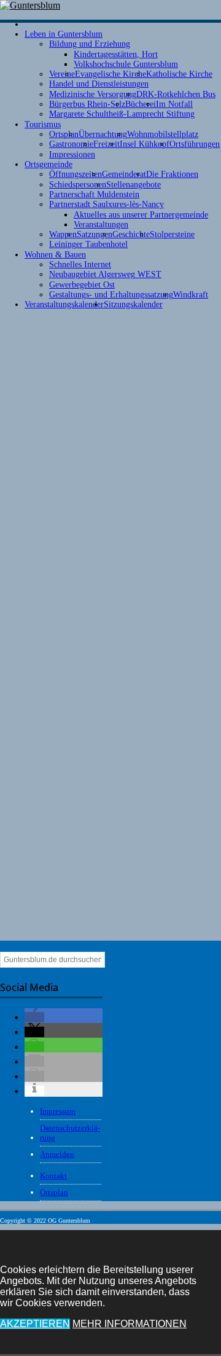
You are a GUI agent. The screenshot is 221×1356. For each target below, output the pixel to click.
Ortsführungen (194, 144)
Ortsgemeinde (48, 164)
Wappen (63, 234)
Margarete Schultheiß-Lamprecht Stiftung (122, 114)
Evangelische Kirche (110, 74)
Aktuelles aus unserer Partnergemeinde (141, 214)
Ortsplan (64, 134)
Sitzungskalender (133, 304)
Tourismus (43, 124)
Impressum (58, 1111)
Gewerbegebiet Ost (82, 284)
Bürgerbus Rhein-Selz (87, 104)
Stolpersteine (172, 234)
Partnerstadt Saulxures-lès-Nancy (106, 204)
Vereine (62, 74)
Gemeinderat (124, 174)
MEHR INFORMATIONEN (129, 1324)
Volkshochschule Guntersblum (126, 64)
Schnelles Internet (80, 264)
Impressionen (72, 154)
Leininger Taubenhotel (88, 244)
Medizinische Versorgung (92, 94)
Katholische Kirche (179, 74)
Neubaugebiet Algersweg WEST (105, 274)
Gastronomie (71, 144)
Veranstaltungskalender (64, 304)
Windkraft (190, 294)
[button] (34, 1017)
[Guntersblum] (30, 5)
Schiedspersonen (77, 184)
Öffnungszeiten (75, 174)
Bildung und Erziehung (89, 44)
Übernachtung (103, 134)
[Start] (29, 24)
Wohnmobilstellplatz (162, 134)
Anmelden (57, 1154)
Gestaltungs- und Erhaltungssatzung (111, 294)
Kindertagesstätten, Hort (116, 54)
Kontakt (53, 1175)
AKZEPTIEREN (35, 1324)
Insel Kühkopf (144, 144)
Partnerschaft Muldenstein (94, 194)
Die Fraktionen (172, 174)
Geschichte (131, 234)
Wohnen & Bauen (55, 254)
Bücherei (140, 104)
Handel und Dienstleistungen (99, 83)
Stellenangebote (133, 184)
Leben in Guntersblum (64, 34)
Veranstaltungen (101, 224)
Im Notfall (174, 104)
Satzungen (94, 234)
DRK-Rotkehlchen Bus (175, 94)
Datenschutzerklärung (70, 1132)
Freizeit (106, 144)
